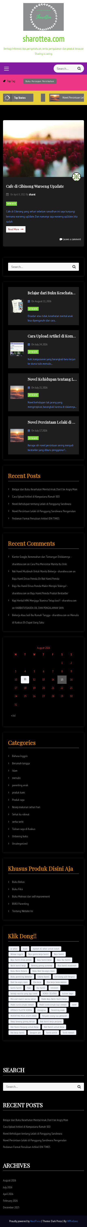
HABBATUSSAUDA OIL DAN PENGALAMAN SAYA (39, 608)
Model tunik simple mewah (22, 1004)
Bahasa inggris (17, 954)
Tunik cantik (51, 1032)
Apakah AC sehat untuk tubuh (46, 948)
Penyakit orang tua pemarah (54, 1015)
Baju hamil (59, 954)
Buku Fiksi (17, 889)
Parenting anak (58, 1010)
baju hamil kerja (44, 959)
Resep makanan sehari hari (26, 807)
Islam (14, 770)
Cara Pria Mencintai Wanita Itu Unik (48, 564)
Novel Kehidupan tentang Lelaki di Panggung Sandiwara (41, 504)
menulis (16, 778)
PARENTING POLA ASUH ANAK (24, 1015)
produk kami (18, 792)
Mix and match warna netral (23, 998)
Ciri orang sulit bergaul (65, 976)
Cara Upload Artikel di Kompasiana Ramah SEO (36, 496)
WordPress (35, 1221)
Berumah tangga (21, 763)
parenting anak (20, 785)
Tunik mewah (68, 1032)
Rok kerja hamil (17, 1032)
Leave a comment (71, 239)
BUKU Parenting (20, 904)
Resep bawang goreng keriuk (23, 1021)
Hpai (29, 987)
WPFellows (72, 1221)
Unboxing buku (20, 836)
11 (25, 679)
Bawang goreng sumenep (41, 965)
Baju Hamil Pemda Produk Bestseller (49, 593)
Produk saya (18, 800)
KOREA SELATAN (50, 993)
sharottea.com (44, 38)
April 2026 (8, 1194)
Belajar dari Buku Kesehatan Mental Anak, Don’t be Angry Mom (44, 489)
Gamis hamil (16, 987)
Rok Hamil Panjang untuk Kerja (24, 1026)
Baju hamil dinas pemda (21, 959)
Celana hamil (43, 976)
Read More (13, 229)
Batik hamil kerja (18, 965)
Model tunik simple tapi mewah (53, 1004)
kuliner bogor (67, 993)
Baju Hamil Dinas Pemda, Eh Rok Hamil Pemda (35, 578)
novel (74, 1004)
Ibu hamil (40, 987)
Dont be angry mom (19, 982)
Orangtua (41, 1010)
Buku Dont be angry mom (43, 970)
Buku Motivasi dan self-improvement (31, 896)
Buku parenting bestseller (21, 976)
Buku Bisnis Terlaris (19, 970)
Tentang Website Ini (22, 911)
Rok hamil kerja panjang (51, 1021)
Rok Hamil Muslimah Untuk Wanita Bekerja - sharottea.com (42, 571)
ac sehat (14, 948)
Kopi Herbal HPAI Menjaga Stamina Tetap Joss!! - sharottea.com (44, 600)
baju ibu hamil (63, 959)
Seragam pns (35, 1032)
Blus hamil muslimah (67, 965)
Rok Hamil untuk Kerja (54, 1026)
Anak (25, 948)
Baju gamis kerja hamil (38, 954)
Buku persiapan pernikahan (39, 81)
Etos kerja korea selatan (57, 982)
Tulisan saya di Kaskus (23, 829)
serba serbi (11, 203)
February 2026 (10, 1200)
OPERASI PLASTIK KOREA (21, 1010)
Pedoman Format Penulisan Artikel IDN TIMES (35, 518)
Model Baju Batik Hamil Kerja (54, 998)
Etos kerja (37, 982)
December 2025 (11, 1207)
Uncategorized (20, 843)
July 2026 (7, 1187)
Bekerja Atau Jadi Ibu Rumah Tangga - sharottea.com (39, 615)
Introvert (54, 987)
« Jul (13, 715)
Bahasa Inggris (20, 756)
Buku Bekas (18, 882)
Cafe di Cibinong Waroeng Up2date (35, 186)
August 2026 (9, 1180)
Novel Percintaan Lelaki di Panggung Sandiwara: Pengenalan (44, 511)
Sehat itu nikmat (20, 814)
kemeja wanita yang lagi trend (24, 993)
